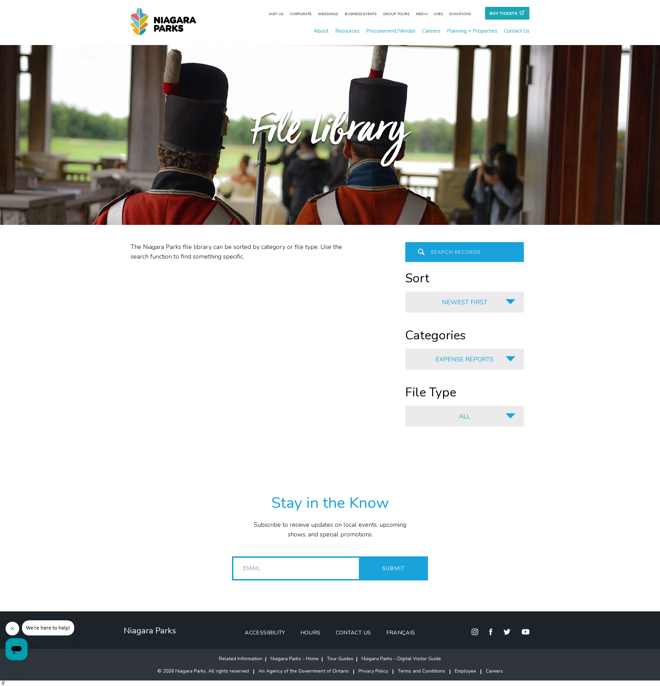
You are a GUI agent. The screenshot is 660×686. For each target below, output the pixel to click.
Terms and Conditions (421, 671)
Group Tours (396, 14)
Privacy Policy (373, 671)
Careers (431, 31)
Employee (465, 671)
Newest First (464, 302)
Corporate (300, 14)
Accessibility (265, 632)
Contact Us (516, 31)
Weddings (328, 14)
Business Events (361, 14)
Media (422, 14)
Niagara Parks (150, 630)
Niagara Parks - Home (295, 658)
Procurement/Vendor (391, 31)
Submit (393, 568)
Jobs (438, 14)
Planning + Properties (472, 31)
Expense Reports (465, 359)
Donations (460, 14)
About (321, 31)
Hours (310, 632)
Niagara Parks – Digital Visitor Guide (401, 658)
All (464, 416)
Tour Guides (340, 658)
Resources (347, 31)
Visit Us (276, 14)
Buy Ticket (503, 13)
